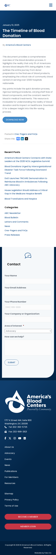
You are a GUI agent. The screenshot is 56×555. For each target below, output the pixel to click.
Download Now (15, 119)
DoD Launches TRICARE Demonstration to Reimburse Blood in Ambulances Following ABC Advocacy (26, 181)
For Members (11, 477)
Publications (11, 471)
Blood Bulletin (11, 217)
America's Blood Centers (18, 44)
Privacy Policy (12, 499)
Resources (10, 483)
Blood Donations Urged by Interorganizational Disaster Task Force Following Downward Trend (28, 170)
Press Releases (12, 234)
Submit (11, 362)
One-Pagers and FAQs (25, 134)
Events (8, 459)
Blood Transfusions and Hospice (21, 198)
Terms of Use (11, 505)
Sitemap (9, 493)
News (7, 226)
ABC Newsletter (13, 213)
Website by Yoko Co (43, 553)
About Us (9, 447)
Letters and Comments (16, 221)
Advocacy (10, 453)
